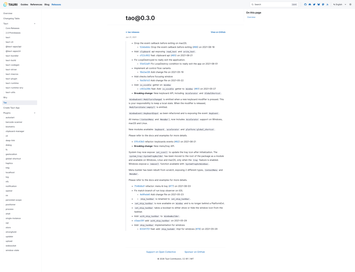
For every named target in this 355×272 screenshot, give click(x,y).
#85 (174, 55)
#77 (171, 186)
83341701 (145, 229)
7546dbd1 (139, 186)
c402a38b (145, 88)
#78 (198, 229)
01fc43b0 (139, 141)
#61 (197, 88)
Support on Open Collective (161, 251)
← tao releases (132, 32)
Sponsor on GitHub (195, 251)
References (36, 4)
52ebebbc (145, 47)
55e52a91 (145, 63)
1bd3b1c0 (145, 80)
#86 (195, 47)
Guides (24, 4)
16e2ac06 (145, 72)
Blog (47, 4)
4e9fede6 (145, 194)
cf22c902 (145, 55)
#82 (177, 141)
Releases (56, 4)
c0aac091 (139, 220)
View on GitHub (218, 32)
